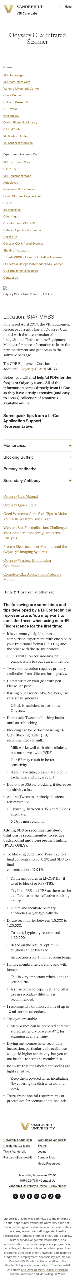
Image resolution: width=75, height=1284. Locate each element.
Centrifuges (11, 216)
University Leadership (17, 1140)
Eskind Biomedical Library (20, 122)
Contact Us (10, 277)
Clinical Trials (11, 129)
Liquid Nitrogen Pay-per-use (22, 196)
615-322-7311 (29, 1180)
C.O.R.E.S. (9, 169)
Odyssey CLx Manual (20, 496)
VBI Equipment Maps (17, 176)
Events (42, 1146)
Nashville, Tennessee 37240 (37, 1175)
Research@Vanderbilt (17, 1157)
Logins (42, 1151)
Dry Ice (7, 203)
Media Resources (49, 1163)
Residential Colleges (16, 1146)
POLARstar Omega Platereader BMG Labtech (33, 264)
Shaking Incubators (16, 250)
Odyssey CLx (31, 369)
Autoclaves (10, 182)
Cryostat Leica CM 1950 (19, 223)
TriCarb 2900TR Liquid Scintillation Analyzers (32, 257)
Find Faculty (11, 116)
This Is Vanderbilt (14, 1151)
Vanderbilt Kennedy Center (21, 88)
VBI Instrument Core (16, 82)
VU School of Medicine (18, 143)
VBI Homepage (13, 75)
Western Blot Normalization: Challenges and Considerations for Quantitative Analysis (35, 533)
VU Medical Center (15, 136)
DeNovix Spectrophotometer (22, 230)
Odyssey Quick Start (19, 505)
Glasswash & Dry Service (19, 189)
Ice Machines (12, 210)
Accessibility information (55, 1257)
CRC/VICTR (11, 109)
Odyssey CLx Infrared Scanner (23, 243)
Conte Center (12, 95)
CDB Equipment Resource (20, 271)
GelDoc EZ (10, 237)
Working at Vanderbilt (52, 1140)
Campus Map (46, 1157)
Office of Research (15, 102)
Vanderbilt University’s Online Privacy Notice (37, 1186)
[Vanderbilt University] (38, 1126)
